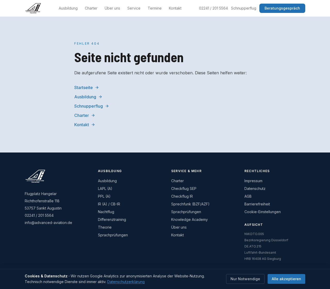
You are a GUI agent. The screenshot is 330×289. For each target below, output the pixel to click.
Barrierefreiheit (257, 204)
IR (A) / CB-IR (109, 204)
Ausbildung (68, 8)
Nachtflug (106, 212)
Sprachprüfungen (113, 235)
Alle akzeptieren (286, 279)
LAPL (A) (105, 188)
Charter (91, 8)
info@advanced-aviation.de (48, 222)
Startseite (83, 87)
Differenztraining (112, 219)
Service (134, 8)
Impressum (253, 181)
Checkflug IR (182, 196)
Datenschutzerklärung (126, 281)
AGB (248, 196)
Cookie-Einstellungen (262, 212)
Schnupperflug (243, 8)
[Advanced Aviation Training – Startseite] (33, 8)
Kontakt (175, 8)
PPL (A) (104, 196)
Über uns (112, 8)
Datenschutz (255, 188)
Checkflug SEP (183, 188)
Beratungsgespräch (282, 8)
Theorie (105, 227)
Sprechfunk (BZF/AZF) (190, 204)
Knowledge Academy (189, 219)
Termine (155, 8)
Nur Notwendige (245, 279)
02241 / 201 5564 (213, 8)
